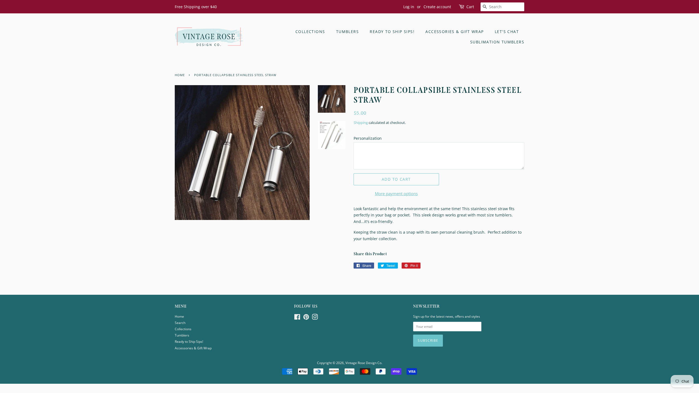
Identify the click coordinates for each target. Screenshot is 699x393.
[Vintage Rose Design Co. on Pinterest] (306, 318)
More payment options (396, 193)
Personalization (368, 138)
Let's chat (507, 31)
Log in (408, 6)
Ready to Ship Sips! (392, 31)
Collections (310, 31)
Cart (470, 6)
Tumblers (347, 31)
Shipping (361, 122)
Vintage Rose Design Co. (363, 363)
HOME (180, 75)
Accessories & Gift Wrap (454, 31)
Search (180, 322)
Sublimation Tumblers (497, 41)
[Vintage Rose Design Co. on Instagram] (315, 318)
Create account (437, 6)
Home (179, 316)
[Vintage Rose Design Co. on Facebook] (297, 318)
